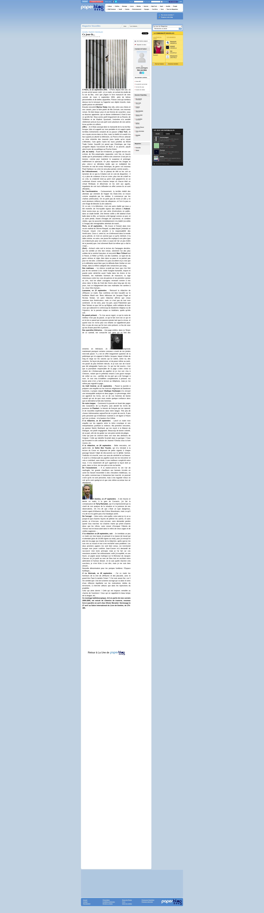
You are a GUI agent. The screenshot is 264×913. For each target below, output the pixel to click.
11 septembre (139, 119)
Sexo (162, 9)
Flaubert (138, 107)
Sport (161, 6)
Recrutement (86, 904)
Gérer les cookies (127, 904)
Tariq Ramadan (139, 111)
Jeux (124, 26)
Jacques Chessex (140, 127)
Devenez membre (173, 64)
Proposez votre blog (96, 1)
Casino (168, 133)
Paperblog (92, 8)
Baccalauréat (139, 99)
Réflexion (178, 133)
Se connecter (173, 1)
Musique (124, 6)
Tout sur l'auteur (159, 64)
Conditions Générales (109, 902)
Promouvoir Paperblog (148, 900)
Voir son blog (142, 70)
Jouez (173, 140)
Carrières (155, 9)
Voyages (146, 9)
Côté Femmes (112, 9)
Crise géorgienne (140, 131)
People (175, 6)
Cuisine (127, 9)
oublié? (180, 1)
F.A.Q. (123, 902)
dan (171, 51)
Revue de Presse (127, 900)
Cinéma (117, 6)
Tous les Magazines (172, 9)
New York (138, 103)
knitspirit (172, 46)
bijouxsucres (173, 55)
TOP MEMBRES (171, 37)
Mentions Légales (108, 904)
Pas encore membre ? (167, 15)
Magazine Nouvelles (91, 26)
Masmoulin (173, 41)
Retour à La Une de (99, 652)
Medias (139, 6)
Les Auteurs (133, 26)
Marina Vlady (139, 115)
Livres (132, 6)
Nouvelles (138, 147)
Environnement (136, 9)
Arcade (158, 133)
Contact (85, 902)
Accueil (85, 1)
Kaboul (137, 123)
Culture (110, 6)
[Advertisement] (106, 760)
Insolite (168, 6)
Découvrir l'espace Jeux (162, 164)
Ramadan (138, 135)
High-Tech (154, 6)
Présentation (106, 900)
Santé (120, 9)
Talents (137, 150)
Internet (146, 6)
